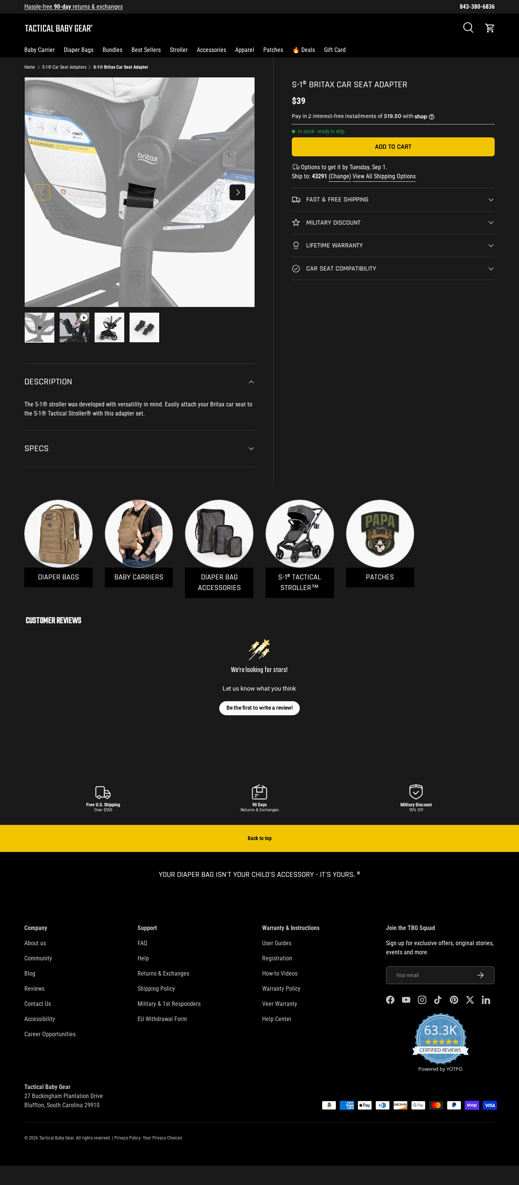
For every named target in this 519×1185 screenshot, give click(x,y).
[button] (490, 28)
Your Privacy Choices (162, 1138)
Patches (273, 50)
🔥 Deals (303, 50)
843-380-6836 (477, 6)
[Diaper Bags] (58, 534)
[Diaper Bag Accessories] (219, 534)
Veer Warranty (279, 1003)
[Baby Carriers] (139, 534)
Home (29, 67)
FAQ (142, 943)
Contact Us (37, 1003)
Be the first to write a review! (259, 708)
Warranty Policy (281, 988)
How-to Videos (279, 973)
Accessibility (39, 1019)
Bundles (112, 50)
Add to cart (393, 146)
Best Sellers (146, 50)
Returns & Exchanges (163, 973)
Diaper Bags (78, 50)
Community (38, 958)
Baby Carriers (138, 577)
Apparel (244, 50)
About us (35, 943)
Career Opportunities (50, 1034)
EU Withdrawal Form (162, 1019)
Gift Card (335, 50)
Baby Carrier (39, 50)
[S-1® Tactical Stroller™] (300, 534)
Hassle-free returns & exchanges (73, 6)
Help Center (276, 1019)
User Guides (276, 943)
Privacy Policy (127, 1138)
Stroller (179, 50)
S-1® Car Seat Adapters (64, 67)
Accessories (211, 50)
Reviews (34, 988)
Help (143, 958)
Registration (277, 958)
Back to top (260, 838)
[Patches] (380, 534)
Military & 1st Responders (169, 1003)
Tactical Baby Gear (56, 1138)
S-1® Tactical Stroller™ (299, 583)
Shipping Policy (156, 988)
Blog (29, 973)
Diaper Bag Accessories (219, 583)
